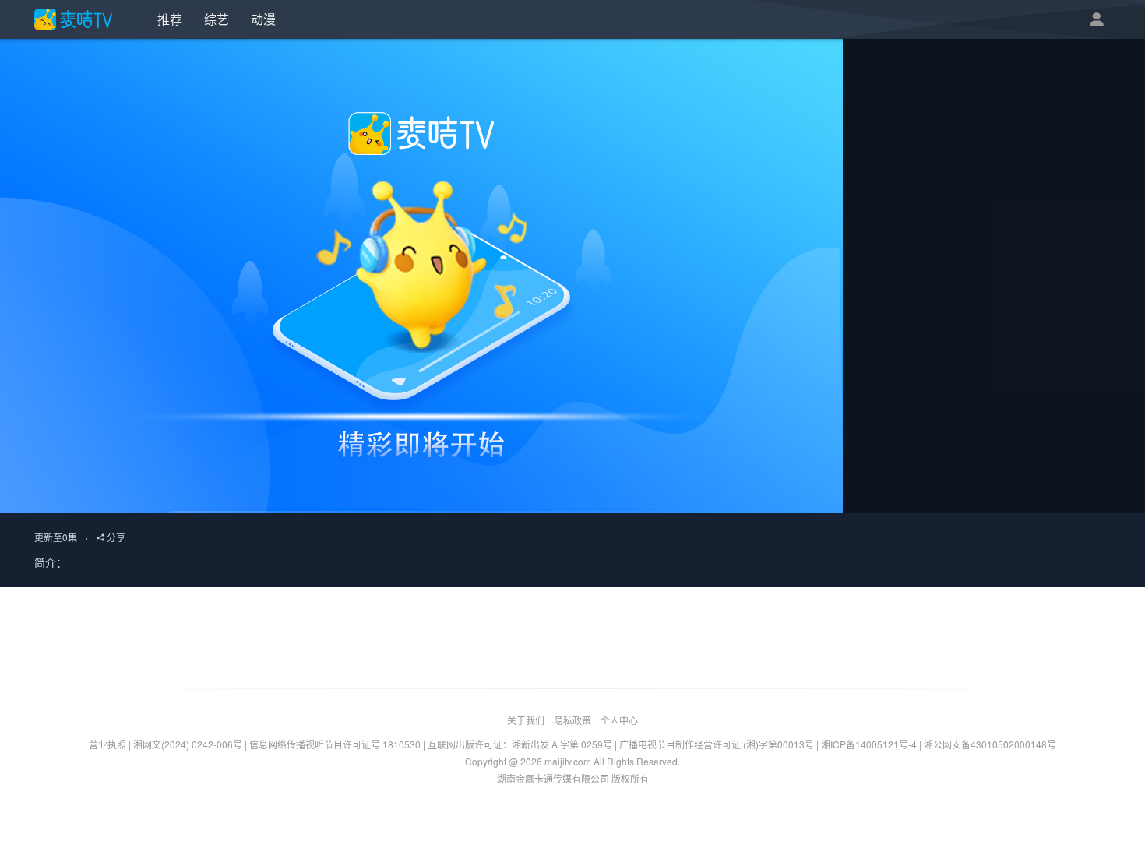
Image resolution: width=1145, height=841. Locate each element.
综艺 (216, 19)
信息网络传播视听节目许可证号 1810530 (335, 744)
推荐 (169, 19)
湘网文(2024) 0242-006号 (187, 744)
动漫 (263, 19)
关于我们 (525, 720)
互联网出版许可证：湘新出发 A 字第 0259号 (520, 744)
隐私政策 (572, 720)
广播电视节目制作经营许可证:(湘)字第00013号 (716, 744)
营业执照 (107, 744)
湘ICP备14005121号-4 (869, 744)
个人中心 (619, 720)
